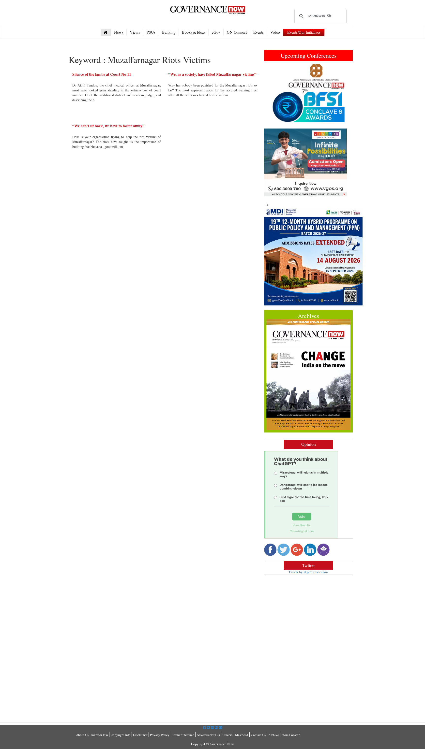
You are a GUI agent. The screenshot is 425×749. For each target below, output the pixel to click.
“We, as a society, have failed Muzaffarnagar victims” (212, 74)
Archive (273, 735)
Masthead (241, 735)
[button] (270, 93)
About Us (82, 735)
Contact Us (258, 735)
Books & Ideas (193, 32)
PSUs (151, 32)
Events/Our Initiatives (303, 32)
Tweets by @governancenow (308, 572)
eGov (216, 32)
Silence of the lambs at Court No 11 (101, 74)
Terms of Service (183, 735)
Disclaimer (140, 735)
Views (135, 32)
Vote (301, 516)
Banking (168, 32)
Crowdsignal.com (302, 531)
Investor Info (99, 735)
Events (258, 32)
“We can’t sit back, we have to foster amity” (108, 126)
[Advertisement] (305, 614)
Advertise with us (208, 735)
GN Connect (237, 32)
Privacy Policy (159, 735)
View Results (301, 525)
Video (275, 32)
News (118, 32)
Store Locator (291, 735)
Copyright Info (120, 735)
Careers (227, 735)
